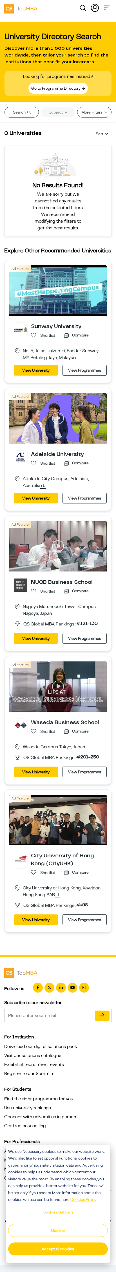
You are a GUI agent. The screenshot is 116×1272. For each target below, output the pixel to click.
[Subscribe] (102, 1016)
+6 (43, 486)
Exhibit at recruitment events (34, 1064)
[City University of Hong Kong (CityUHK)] (20, 858)
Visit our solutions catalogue (32, 1055)
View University (36, 370)
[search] (83, 9)
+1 (57, 895)
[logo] (20, 8)
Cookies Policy (83, 1199)
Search (19, 112)
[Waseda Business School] (20, 725)
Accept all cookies (58, 1248)
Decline (58, 1230)
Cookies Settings (58, 1212)
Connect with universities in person (40, 1117)
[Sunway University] (20, 329)
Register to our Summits (29, 1073)
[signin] (95, 7)
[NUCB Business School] (20, 585)
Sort (99, 133)
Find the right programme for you (38, 1099)
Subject (56, 112)
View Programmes (84, 370)
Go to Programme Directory (56, 88)
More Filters (92, 112)
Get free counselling (25, 1126)
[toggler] (107, 7)
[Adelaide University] (20, 457)
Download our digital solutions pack (40, 1046)
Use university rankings (27, 1108)
